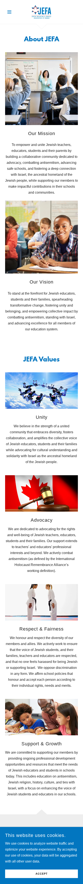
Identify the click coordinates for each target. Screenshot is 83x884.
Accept (41, 873)
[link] (41, 11)
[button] (10, 12)
